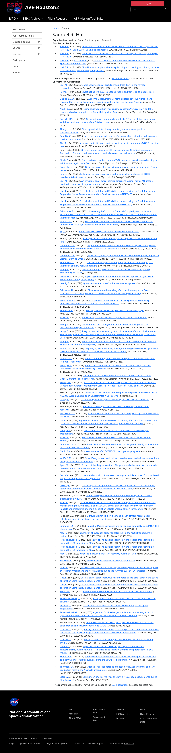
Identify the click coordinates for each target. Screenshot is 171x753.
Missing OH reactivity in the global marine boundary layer (115, 310)
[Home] (15, 7)
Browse (120, 718)
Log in (148, 3)
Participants (19, 60)
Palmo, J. (64, 91)
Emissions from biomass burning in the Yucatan (110, 560)
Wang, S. (64, 269)
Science (16, 48)
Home (56, 28)
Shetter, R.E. (66, 656)
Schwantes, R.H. (68, 211)
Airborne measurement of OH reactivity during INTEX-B (108, 553)
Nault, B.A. (65, 108)
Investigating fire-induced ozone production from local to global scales (118, 91)
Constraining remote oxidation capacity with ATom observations (114, 317)
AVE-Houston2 (42, 7)
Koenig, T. (65, 283)
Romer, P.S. (65, 382)
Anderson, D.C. (67, 413)
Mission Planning (21, 42)
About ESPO (75, 718)
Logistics (17, 55)
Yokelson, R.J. (66, 560)
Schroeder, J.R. (67, 290)
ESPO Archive (31, 19)
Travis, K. (64, 317)
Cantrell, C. (65, 629)
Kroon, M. (65, 591)
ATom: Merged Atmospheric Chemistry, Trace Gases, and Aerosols (115, 399)
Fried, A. (64, 502)
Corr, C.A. (64, 475)
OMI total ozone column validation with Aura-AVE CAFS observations (117, 591)
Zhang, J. (64, 129)
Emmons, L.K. (66, 444)
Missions (73, 713)
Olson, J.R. (65, 485)
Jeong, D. (64, 331)
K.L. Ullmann (80, 60)
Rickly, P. (64, 160)
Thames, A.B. (66, 310)
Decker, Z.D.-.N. (67, 98)
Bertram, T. (65, 605)
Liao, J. (63, 191)
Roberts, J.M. (66, 119)
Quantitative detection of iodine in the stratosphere (109, 283)
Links (15, 66)
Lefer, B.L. (64, 646)
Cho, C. (63, 143)
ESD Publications (120, 78)
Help (142, 709)
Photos (16, 72)
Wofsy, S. (64, 399)
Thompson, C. (67, 262)
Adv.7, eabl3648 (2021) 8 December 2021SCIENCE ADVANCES (109, 231)
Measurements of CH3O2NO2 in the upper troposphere (112, 451)
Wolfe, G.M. (66, 221)
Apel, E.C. (64, 465)
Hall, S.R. (64, 46)
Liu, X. (63, 420)
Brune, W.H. (66, 167)
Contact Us (129, 743)
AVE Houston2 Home (23, 35)
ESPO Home (19, 29)
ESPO (11, 19)
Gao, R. (63, 577)
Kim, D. (63, 174)
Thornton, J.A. (67, 666)
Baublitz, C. (65, 136)
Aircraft (120, 709)
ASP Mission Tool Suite (88, 18)
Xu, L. (62, 231)
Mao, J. (63, 532)
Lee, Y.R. (64, 84)
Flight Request (57, 18)
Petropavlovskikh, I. (70, 539)
